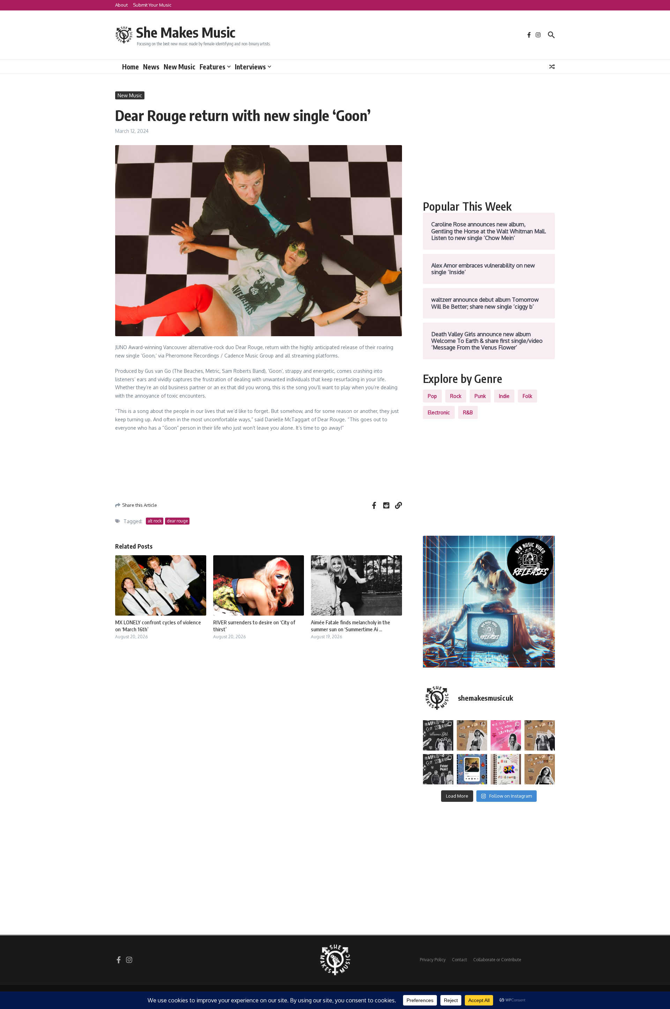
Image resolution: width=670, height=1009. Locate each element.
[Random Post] (552, 66)
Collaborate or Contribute (497, 959)
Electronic (439, 412)
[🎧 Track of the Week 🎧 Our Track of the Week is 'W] (472, 769)
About (121, 5)
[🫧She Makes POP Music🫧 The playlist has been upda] (506, 735)
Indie (504, 396)
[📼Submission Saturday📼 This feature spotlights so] (539, 769)
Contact (459, 959)
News (151, 66)
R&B (468, 412)
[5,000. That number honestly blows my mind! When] (506, 769)
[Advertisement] (489, 140)
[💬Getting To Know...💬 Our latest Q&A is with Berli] (438, 769)
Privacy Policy (433, 959)
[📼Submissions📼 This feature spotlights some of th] (472, 735)
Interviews (250, 66)
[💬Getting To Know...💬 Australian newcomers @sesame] (438, 735)
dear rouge (177, 521)
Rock (455, 396)
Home (130, 66)
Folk (527, 396)
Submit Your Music (152, 5)
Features (212, 66)
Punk (480, 396)
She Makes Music (185, 32)
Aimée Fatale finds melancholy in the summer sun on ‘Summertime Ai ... (350, 625)
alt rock (155, 521)
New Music (179, 66)
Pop (432, 396)
